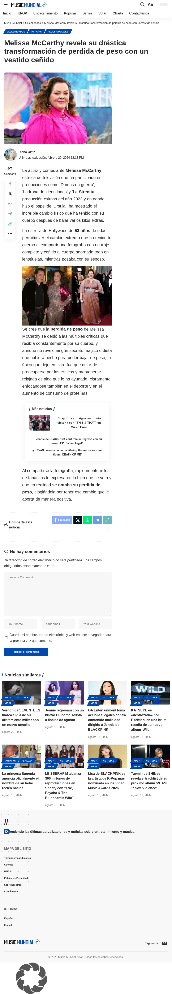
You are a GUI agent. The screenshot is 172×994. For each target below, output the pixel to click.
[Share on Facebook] (10, 183)
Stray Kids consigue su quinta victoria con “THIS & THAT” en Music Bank (79, 423)
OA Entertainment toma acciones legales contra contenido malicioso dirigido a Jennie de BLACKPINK (107, 720)
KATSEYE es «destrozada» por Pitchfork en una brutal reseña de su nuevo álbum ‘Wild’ (149, 720)
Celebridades (16, 32)
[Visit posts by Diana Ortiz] (10, 154)
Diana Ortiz (26, 152)
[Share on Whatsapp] (10, 204)
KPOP (8, 697)
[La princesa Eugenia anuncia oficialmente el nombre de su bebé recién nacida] (21, 756)
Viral (8, 703)
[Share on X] (10, 193)
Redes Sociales (58, 32)
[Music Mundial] (29, 4)
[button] (7, 4)
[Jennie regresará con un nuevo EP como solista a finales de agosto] (64, 693)
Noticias (36, 32)
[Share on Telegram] (10, 214)
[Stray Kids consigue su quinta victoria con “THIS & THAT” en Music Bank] (39, 423)
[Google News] (164, 943)
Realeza (27, 761)
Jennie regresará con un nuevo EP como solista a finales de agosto (64, 715)
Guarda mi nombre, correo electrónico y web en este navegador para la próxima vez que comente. (60, 637)
